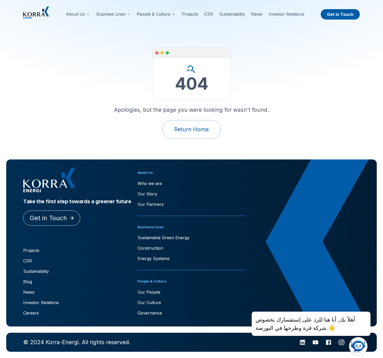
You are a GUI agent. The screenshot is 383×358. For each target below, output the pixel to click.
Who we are (150, 183)
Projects (31, 250)
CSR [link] (208, 14)
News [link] (256, 14)
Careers (31, 313)
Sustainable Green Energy (163, 237)
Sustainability (36, 271)
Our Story (147, 193)
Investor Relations (41, 302)
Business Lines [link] (110, 14)
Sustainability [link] (232, 14)
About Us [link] (75, 14)
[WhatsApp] (354, 342)
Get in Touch (340, 14)
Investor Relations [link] (286, 14)
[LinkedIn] (302, 342)
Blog (27, 281)
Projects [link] (190, 14)
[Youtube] (315, 342)
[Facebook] (328, 342)
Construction (150, 248)
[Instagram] (341, 342)
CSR (27, 260)
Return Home (191, 129)
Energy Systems (154, 258)
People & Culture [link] (153, 14)
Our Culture (149, 302)
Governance (150, 313)
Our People (149, 292)
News (28, 292)
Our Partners (151, 204)
